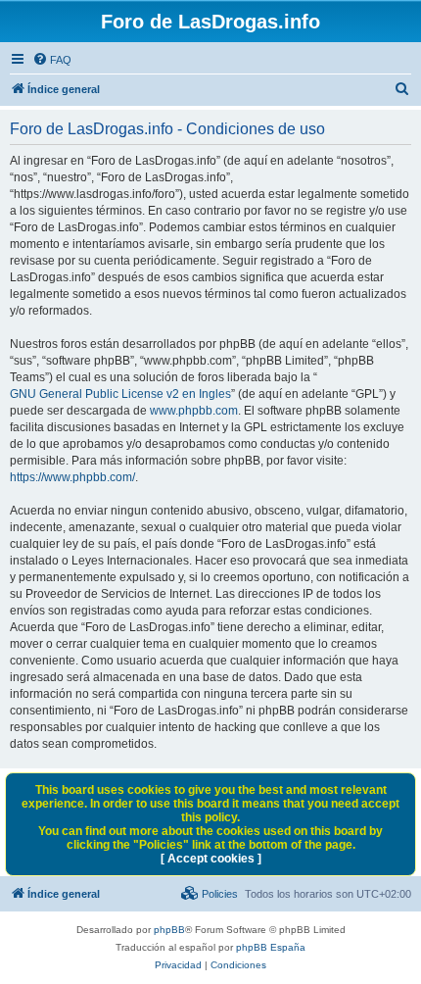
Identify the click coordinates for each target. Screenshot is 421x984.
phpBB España (270, 947)
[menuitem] (51, 60)
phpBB (169, 929)
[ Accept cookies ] (211, 858)
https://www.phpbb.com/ (72, 477)
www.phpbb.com (194, 411)
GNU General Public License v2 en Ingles (120, 394)
